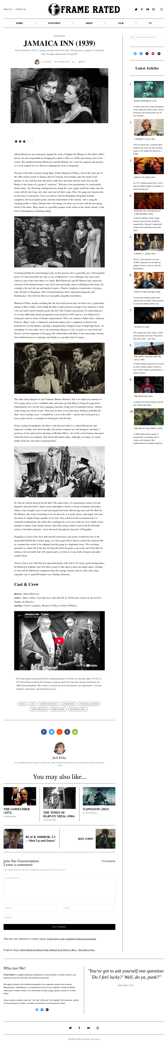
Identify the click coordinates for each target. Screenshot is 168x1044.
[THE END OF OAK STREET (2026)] (148, 416)
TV (150, 23)
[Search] (161, 9)
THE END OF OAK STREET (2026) (148, 428)
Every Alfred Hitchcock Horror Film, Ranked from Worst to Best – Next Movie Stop (54, 949)
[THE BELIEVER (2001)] (148, 384)
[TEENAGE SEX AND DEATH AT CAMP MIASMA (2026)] (148, 201)
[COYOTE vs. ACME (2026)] (148, 242)
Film (121, 23)
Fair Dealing (54, 1000)
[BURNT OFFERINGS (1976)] (148, 89)
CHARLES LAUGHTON (89, 704)
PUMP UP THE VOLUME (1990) (147, 292)
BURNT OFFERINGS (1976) (145, 101)
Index (89, 23)
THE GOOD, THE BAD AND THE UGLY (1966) (147, 358)
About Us (8, 9)
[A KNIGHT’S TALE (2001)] (148, 127)
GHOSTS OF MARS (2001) (145, 177)
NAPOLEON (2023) (96, 809)
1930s (22, 704)
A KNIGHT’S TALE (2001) (144, 139)
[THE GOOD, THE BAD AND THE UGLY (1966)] (148, 348)
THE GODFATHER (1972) (17, 811)
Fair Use (35, 1000)
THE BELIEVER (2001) (143, 396)
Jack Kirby (47, 62)
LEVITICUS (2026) (141, 327)
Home (19, 23)
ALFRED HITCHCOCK (48, 704)
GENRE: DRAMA (58, 709)
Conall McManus (91, 813)
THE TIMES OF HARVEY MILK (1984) (59, 814)
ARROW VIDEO (68, 704)
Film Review (59, 36)
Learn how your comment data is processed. (71, 938)
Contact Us (20, 9)
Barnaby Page (11, 816)
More (61, 765)
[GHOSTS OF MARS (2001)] (148, 165)
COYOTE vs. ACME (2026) (145, 253)
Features (54, 23)
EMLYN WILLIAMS (39, 709)
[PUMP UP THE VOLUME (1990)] (148, 280)
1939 (32, 704)
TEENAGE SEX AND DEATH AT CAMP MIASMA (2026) (147, 212)
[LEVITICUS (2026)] (148, 315)
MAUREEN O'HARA (78, 709)
